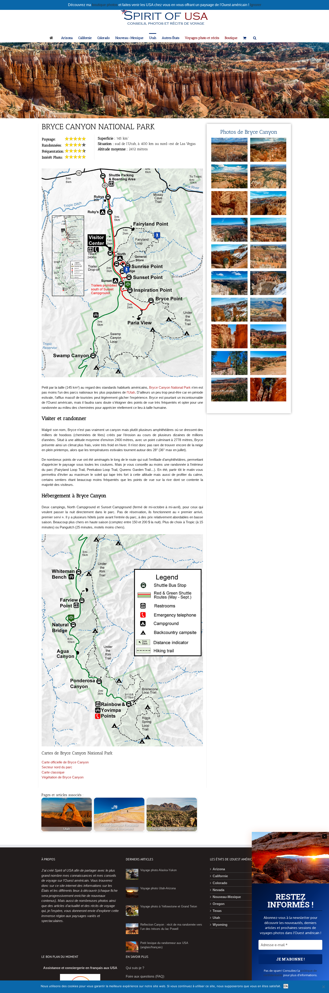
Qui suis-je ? (135, 968)
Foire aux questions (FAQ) (145, 976)
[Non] (323, 986)
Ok (286, 986)
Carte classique (53, 772)
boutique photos (105, 5)
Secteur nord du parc (57, 767)
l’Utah (131, 392)
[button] (254, 37)
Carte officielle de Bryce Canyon (65, 762)
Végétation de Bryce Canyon (62, 777)
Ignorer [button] (255, 5)
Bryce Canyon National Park (170, 387)
